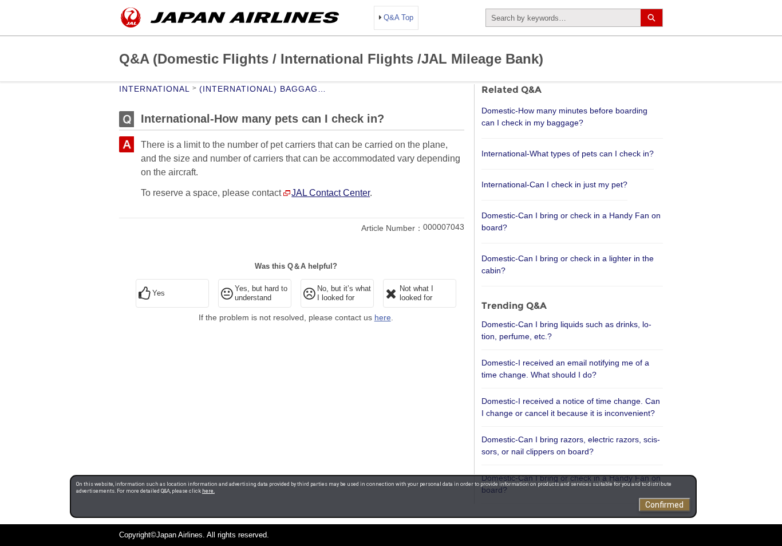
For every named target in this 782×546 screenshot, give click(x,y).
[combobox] (563, 17)
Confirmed (664, 504)
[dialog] (383, 496)
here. (208, 491)
